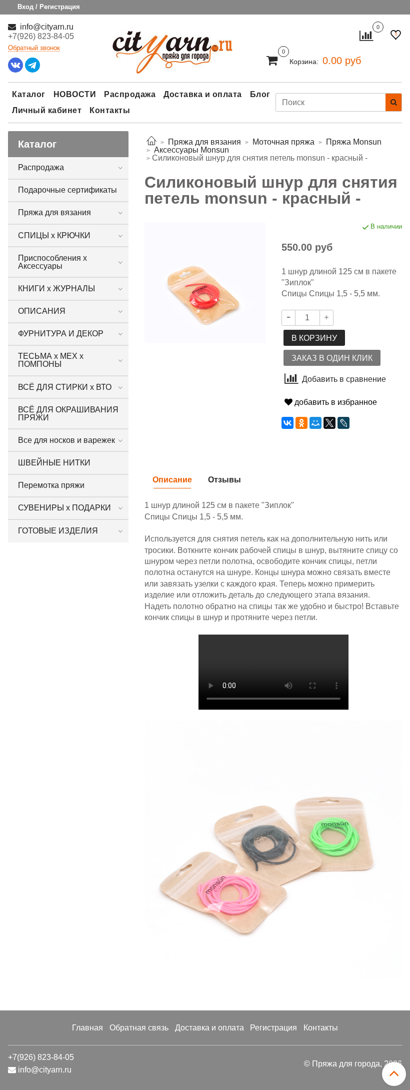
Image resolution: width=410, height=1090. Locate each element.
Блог (260, 94)
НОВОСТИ (75, 94)
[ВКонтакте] (288, 423)
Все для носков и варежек (66, 440)
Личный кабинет (47, 110)
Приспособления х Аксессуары (52, 262)
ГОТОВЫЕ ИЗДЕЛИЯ (58, 530)
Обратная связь (139, 1027)
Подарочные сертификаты (67, 190)
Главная (87, 1027)
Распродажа (130, 94)
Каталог (29, 94)
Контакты (110, 110)
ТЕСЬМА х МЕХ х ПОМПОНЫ (51, 360)
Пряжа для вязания (54, 212)
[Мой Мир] (316, 423)
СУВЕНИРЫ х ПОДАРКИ (64, 507)
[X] (330, 423)
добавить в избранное (334, 402)
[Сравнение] (366, 35)
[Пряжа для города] (172, 46)
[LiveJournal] (344, 423)
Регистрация (273, 1027)
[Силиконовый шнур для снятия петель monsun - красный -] (204, 281)
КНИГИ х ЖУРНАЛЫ (56, 288)
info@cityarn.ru (46, 27)
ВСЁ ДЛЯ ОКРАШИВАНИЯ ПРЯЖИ (68, 413)
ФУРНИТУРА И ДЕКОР (61, 333)
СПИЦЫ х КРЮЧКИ (54, 235)
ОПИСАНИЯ (42, 311)
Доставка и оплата (203, 94)
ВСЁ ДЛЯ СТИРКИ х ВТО (65, 387)
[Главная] (151, 142)
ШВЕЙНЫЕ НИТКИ (54, 462)
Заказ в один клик (332, 358)
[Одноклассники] (302, 423)
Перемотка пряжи (51, 485)
